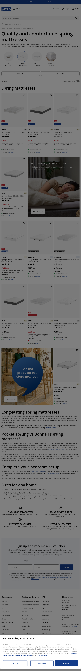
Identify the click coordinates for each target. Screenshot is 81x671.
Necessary (42, 663)
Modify (15, 663)
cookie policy (42, 655)
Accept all (66, 663)
